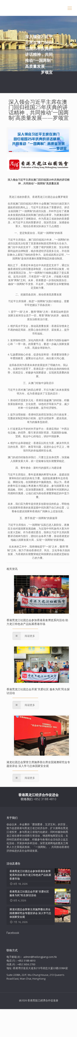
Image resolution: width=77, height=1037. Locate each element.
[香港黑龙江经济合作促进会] (38, 8)
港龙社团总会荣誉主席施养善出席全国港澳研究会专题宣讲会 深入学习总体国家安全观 (38, 764)
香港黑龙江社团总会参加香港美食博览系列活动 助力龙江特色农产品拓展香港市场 (37, 622)
